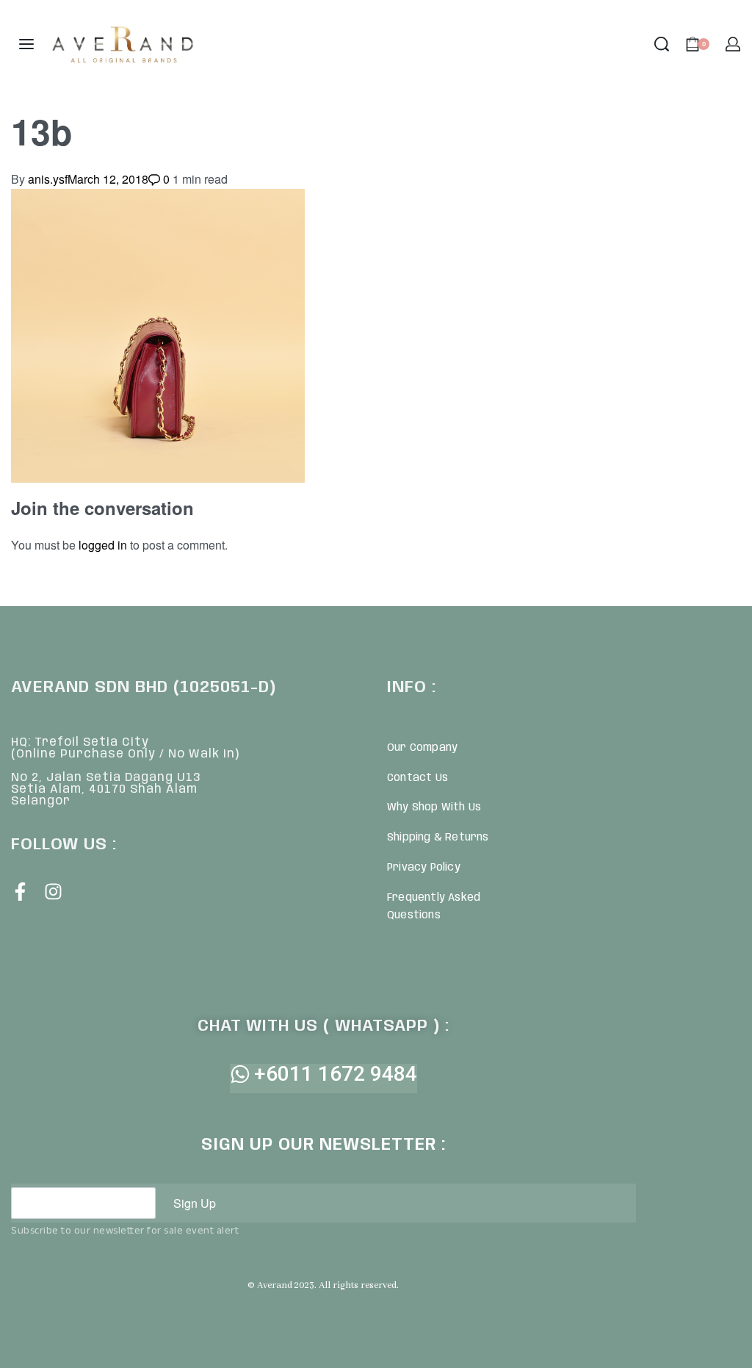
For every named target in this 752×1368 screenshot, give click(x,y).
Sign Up (194, 1203)
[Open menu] (26, 44)
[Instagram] (53, 891)
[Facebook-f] (20, 891)
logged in (103, 544)
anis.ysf (48, 178)
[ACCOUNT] (733, 44)
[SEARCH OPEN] (662, 44)
